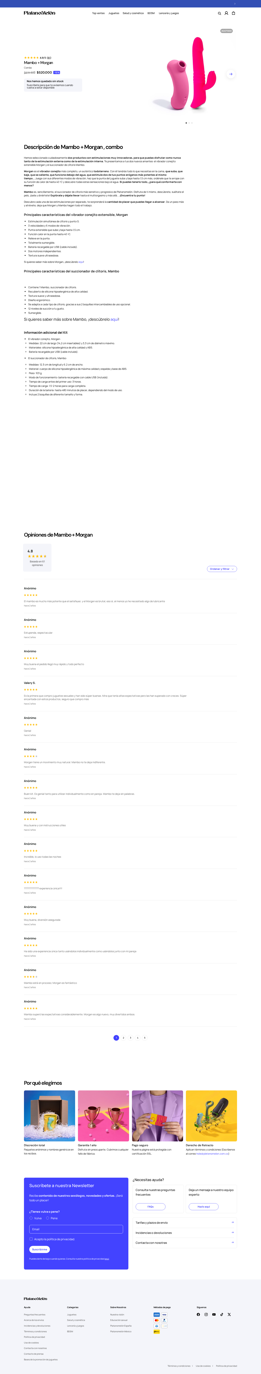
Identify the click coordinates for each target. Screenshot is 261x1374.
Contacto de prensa (34, 1353)
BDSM (70, 1331)
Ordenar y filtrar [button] (220, 569)
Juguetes (113, 13)
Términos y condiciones (35, 1331)
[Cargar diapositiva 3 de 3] (192, 123)
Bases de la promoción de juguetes (41, 1359)
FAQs (151, 1206)
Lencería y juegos (75, 1325)
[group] (37, 553)
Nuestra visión (117, 1314)
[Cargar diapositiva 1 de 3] (186, 123)
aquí (80, 261)
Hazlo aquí (204, 1206)
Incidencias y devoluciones (37, 1325)
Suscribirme (39, 1249)
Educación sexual (118, 1320)
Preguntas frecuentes (34, 1314)
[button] (114, 13)
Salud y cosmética (133, 13)
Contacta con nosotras (35, 1348)
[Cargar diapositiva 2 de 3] (189, 123)
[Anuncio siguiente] (235, 4)
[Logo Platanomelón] (35, 1301)
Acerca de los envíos (34, 1320)
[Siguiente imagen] (231, 74)
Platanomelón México (120, 1331)
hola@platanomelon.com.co (212, 1153)
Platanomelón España (121, 1325)
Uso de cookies (31, 1342)
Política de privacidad (34, 1336)
